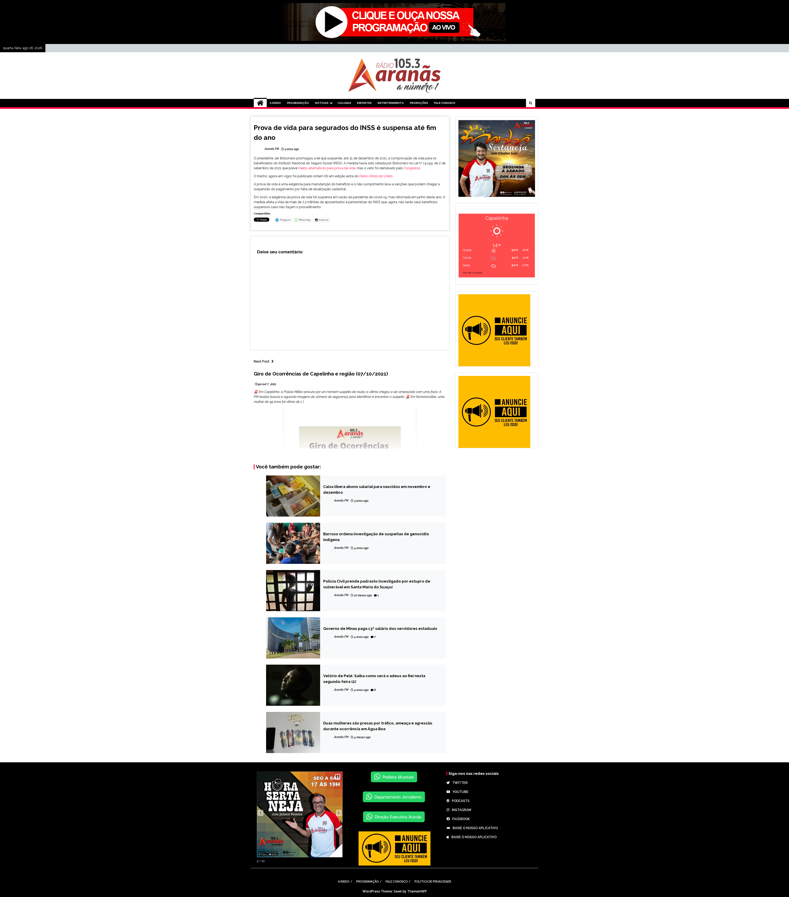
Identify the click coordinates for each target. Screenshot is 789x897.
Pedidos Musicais (398, 777)
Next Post (261, 361)
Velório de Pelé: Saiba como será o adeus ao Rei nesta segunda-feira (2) (374, 678)
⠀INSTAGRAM (460, 810)
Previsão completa (472, 272)
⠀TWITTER (459, 783)
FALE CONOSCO (444, 102)
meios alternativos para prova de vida (326, 168)
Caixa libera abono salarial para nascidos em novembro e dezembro (376, 489)
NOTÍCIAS (321, 102)
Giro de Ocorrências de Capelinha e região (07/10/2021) (321, 374)
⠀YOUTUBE (459, 792)
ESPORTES (364, 102)
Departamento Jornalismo (398, 797)
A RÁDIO (275, 102)
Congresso (412, 168)
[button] (260, 813)
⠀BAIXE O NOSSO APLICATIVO (474, 828)
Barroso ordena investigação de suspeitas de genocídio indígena (376, 537)
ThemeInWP (417, 891)
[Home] (260, 103)
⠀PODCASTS (459, 801)
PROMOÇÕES (419, 102)
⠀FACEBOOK (460, 819)
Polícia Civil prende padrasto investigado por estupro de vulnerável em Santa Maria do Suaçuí (376, 584)
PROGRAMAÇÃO (298, 102)
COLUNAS (344, 102)
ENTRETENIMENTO (391, 102)
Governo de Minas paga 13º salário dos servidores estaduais (380, 628)
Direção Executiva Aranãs (398, 817)
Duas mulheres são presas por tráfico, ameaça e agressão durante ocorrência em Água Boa (377, 726)
